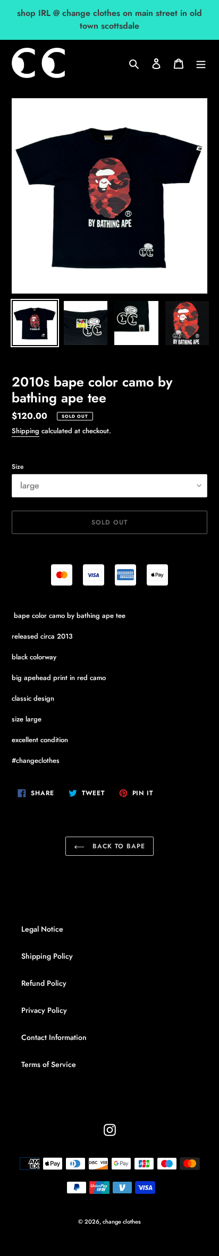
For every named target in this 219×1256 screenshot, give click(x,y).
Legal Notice (42, 929)
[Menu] (201, 63)
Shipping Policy (47, 956)
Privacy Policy (44, 1010)
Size (17, 466)
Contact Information (54, 1037)
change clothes (122, 1221)
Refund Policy (43, 983)
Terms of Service (48, 1064)
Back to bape (117, 846)
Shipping (25, 431)
